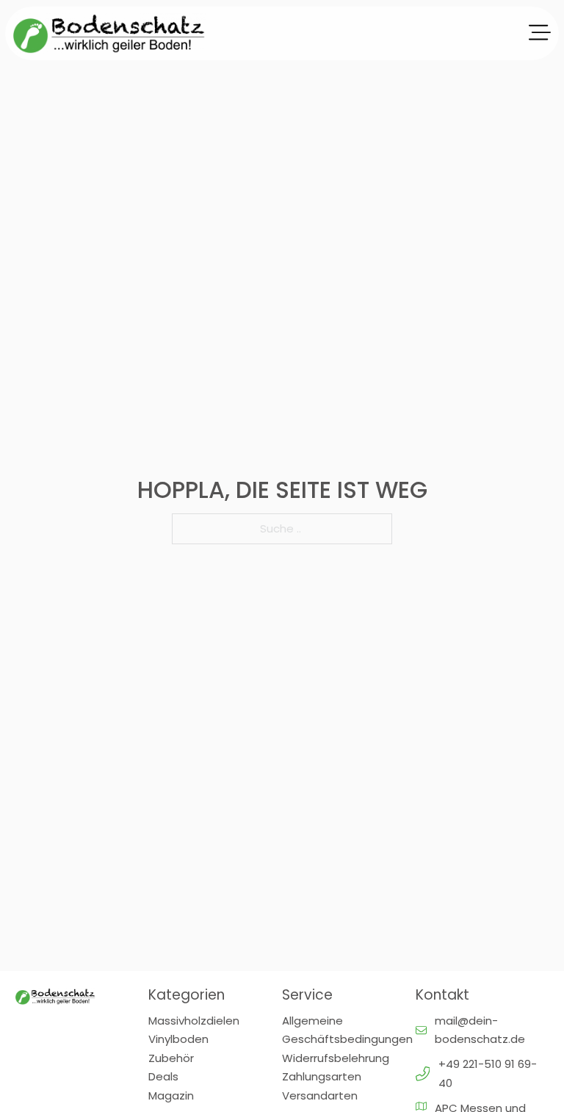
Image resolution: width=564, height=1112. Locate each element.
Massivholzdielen (193, 1020)
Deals (163, 1076)
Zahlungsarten (321, 1076)
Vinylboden (178, 1039)
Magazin (171, 1095)
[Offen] (540, 33)
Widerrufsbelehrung (335, 1058)
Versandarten (320, 1095)
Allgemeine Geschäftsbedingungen (347, 1030)
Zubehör (171, 1058)
